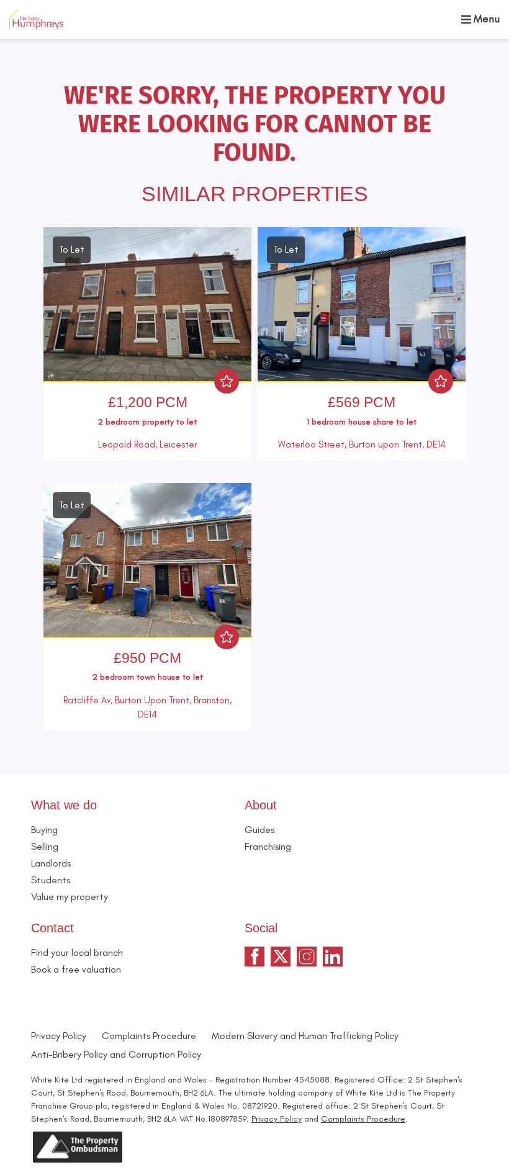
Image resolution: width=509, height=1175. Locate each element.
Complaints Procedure (149, 1036)
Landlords (51, 863)
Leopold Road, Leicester (147, 444)
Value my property (69, 897)
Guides (259, 829)
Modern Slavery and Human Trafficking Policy (305, 1036)
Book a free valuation (76, 969)
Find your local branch (77, 952)
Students (50, 880)
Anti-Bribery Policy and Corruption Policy (117, 1054)
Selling (44, 846)
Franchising (268, 846)
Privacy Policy (58, 1036)
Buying (44, 829)
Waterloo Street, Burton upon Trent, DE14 (362, 444)
